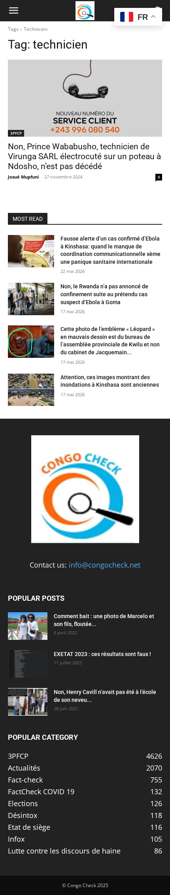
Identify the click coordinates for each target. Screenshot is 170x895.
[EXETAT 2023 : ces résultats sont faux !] (27, 664)
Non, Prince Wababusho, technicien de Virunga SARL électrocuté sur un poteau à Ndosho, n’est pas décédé (84, 156)
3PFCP (16, 133)
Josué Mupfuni (23, 177)
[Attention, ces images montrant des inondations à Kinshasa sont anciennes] (31, 390)
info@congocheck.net (104, 565)
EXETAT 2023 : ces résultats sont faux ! (102, 654)
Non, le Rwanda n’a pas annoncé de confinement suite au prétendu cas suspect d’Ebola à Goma (104, 294)
